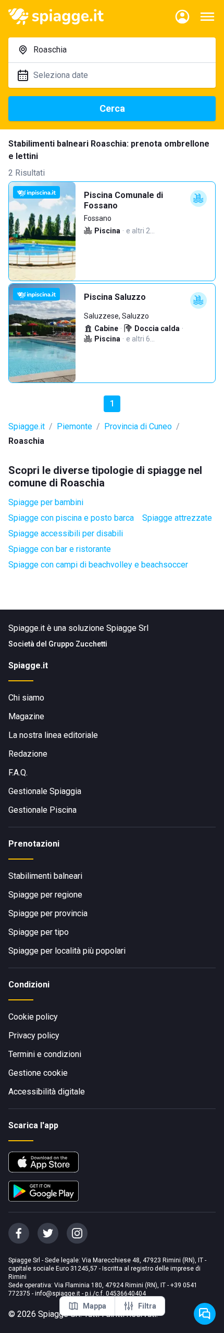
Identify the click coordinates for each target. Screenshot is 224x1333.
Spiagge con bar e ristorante (59, 549)
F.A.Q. (18, 772)
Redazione (27, 754)
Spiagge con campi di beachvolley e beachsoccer (98, 565)
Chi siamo (26, 698)
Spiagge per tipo (38, 932)
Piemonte (74, 426)
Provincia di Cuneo (138, 426)
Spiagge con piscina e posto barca (71, 518)
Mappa (94, 1306)
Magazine (26, 716)
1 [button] (112, 403)
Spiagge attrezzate (177, 518)
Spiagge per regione (45, 895)
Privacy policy (33, 1035)
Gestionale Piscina (42, 810)
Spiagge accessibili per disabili (65, 533)
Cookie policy (33, 1017)
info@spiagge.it (57, 1293)
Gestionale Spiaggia (44, 791)
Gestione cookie (38, 1073)
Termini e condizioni (44, 1054)
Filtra (147, 1306)
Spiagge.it (26, 426)
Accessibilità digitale (46, 1092)
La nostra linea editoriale (53, 735)
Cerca (112, 108)
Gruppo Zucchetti (77, 644)
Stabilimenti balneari (45, 876)
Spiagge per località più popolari (67, 951)
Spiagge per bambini (45, 502)
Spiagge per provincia (48, 913)
